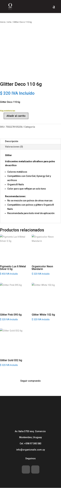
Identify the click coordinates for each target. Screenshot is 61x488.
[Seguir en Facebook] (26, 469)
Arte (9, 22)
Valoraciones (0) (14, 146)
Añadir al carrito (16, 115)
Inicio (2, 22)
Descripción (11, 141)
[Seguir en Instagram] (35, 469)
